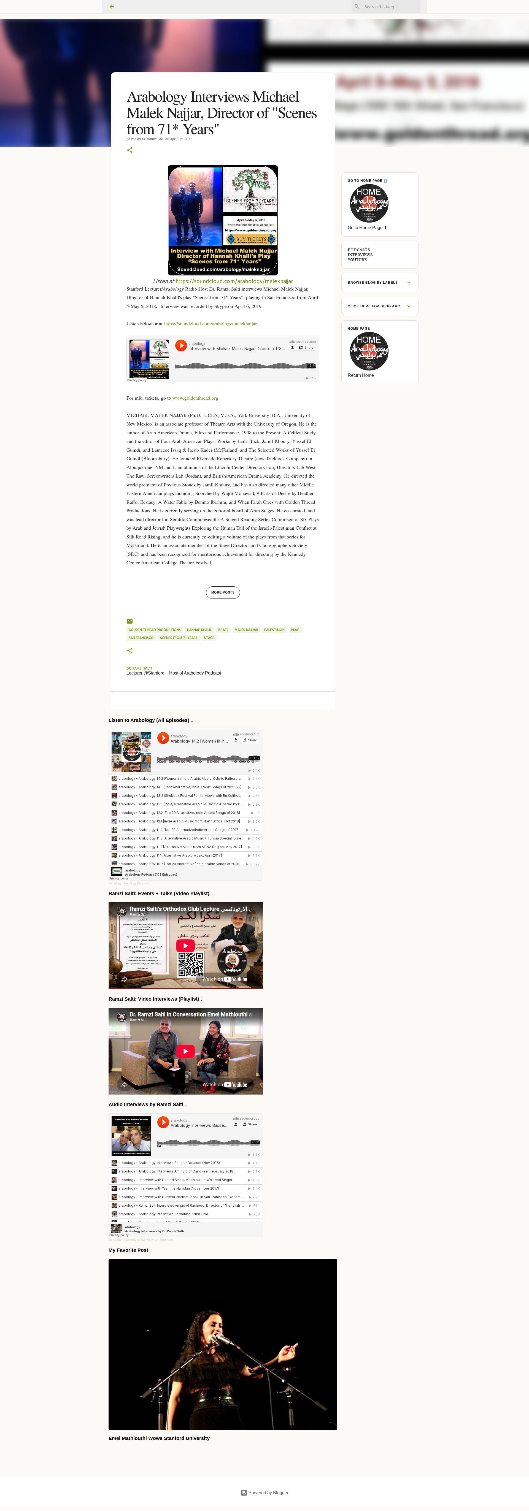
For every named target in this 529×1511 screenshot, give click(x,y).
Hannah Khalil (199, 630)
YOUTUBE (357, 259)
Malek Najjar (246, 630)
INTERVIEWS (360, 254)
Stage (209, 638)
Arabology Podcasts (136, 883)
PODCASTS (359, 249)
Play (295, 630)
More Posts (223, 592)
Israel (223, 630)
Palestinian (274, 630)
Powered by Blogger (267, 1492)
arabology (115, 883)
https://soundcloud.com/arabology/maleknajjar (234, 281)
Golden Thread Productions (155, 630)
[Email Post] (129, 623)
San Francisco (141, 638)
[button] (129, 150)
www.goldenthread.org (195, 397)
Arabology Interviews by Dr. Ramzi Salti (148, 1239)
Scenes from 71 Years (179, 638)
